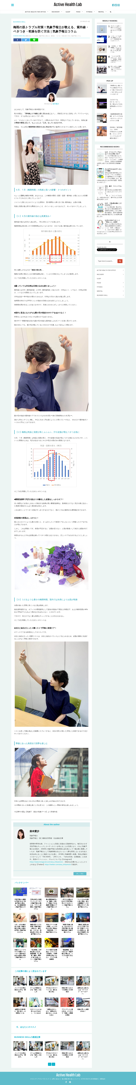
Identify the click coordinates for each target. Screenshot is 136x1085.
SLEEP (68, 12)
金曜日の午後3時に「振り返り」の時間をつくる (20, 1011)
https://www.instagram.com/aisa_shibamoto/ (46, 862)
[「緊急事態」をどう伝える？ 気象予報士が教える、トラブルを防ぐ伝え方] (67, 942)
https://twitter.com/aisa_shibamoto (58, 864)
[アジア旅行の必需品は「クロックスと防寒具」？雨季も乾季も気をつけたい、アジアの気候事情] (51, 942)
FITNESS (89, 12)
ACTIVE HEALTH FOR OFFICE (35, 12)
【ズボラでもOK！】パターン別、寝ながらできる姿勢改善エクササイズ (116, 104)
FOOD (78, 12)
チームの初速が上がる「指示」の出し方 (35, 989)
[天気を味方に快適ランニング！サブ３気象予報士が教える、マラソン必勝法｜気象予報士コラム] (36, 891)
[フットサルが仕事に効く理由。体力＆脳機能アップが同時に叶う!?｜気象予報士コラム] (83, 892)
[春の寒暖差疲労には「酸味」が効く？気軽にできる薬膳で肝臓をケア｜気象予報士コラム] (51, 892)
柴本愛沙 (56, 104)
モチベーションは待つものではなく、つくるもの (35, 1011)
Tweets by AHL (102, 247)
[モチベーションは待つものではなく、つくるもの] (36, 1002)
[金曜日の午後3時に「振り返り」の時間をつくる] (20, 1002)
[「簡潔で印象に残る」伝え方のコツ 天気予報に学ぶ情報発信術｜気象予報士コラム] (67, 917)
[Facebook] (17, 39)
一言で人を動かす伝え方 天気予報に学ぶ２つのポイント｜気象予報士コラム (67, 903)
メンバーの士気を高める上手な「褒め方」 (20, 989)
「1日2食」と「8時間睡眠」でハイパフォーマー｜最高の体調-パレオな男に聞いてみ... (116, 49)
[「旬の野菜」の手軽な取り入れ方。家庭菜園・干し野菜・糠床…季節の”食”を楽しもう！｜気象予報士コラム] (36, 942)
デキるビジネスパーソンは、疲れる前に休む (51, 989)
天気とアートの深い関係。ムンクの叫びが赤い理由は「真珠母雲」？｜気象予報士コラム (51, 928)
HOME (15, 36)
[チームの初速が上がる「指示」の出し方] (36, 980)
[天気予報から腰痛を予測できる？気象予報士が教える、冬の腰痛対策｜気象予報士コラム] (20, 891)
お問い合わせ (56, 1079)
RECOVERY (56, 12)
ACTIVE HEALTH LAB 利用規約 (89, 1079)
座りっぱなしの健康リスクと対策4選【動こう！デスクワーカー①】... (116, 69)
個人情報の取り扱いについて (70, 1079)
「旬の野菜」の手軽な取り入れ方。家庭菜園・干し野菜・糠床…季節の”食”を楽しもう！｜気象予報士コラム (35, 955)
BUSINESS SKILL (19, 22)
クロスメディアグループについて (39, 1079)
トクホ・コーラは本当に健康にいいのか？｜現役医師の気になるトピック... (116, 38)
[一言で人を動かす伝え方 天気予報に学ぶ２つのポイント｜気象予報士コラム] (67, 892)
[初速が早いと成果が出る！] (83, 1002)
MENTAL (101, 12)
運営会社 (102, 1079)
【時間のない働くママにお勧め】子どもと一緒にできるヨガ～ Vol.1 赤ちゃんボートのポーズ (116, 90)
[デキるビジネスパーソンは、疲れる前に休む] (51, 980)
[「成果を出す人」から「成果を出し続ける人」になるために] (51, 1002)
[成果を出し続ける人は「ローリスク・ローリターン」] (83, 980)
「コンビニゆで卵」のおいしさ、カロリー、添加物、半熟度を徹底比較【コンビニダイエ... (116, 59)
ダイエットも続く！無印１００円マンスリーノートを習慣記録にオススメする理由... (116, 29)
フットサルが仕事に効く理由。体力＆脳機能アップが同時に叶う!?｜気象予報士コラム (83, 903)
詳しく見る (79, 874)
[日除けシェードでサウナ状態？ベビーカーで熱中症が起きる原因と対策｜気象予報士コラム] (20, 942)
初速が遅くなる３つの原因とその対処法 (67, 989)
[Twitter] (26, 39)
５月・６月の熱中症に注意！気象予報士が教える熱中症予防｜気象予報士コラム (20, 928)
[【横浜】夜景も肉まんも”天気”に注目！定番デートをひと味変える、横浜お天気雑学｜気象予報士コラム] (83, 917)
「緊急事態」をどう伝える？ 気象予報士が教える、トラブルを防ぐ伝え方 (67, 953)
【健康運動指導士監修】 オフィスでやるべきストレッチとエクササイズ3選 (116, 117)
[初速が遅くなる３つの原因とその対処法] (67, 980)
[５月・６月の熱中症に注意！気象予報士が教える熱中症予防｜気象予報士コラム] (20, 917)
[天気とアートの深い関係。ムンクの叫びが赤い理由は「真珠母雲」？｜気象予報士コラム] (51, 917)
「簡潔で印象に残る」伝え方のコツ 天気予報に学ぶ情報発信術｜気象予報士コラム (67, 928)
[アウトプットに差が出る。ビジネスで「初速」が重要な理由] (67, 1002)
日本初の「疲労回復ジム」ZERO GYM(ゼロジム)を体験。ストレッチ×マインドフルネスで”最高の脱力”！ (116, 132)
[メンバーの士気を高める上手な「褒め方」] (20, 980)
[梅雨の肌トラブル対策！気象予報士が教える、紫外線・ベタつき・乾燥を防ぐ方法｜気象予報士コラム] (36, 917)
